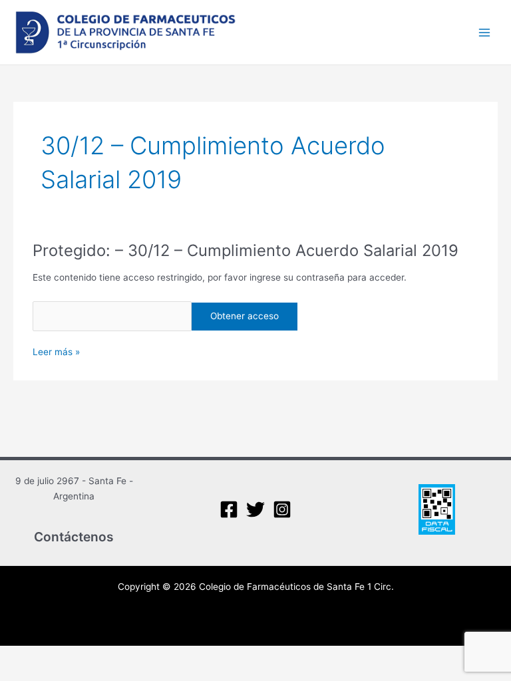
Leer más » (56, 350)
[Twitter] (255, 509)
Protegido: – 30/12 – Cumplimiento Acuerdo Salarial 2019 (245, 250)
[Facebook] (229, 509)
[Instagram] (282, 509)
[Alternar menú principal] (484, 32)
